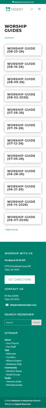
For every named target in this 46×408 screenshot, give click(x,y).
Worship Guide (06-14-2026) (21, 203)
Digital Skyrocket (23, 404)
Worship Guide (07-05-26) (21, 157)
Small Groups (13, 374)
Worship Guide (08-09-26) (21, 80)
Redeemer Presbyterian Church (26, 401)
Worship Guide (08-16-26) (21, 65)
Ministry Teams (14, 371)
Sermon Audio (14, 381)
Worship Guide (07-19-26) (21, 126)
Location (11, 357)
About (8, 340)
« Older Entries (11, 230)
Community (11, 367)
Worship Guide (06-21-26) (21, 188)
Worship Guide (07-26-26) (21, 111)
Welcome (11, 353)
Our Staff (11, 346)
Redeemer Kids (14, 364)
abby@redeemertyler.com (23, 305)
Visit (7, 350)
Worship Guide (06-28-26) (21, 172)
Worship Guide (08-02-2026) (21, 96)
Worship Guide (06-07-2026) (21, 218)
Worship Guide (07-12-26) (21, 142)
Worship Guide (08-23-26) (21, 50)
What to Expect (14, 360)
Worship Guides (14, 385)
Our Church (13, 343)
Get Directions (19, 279)
